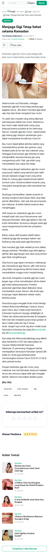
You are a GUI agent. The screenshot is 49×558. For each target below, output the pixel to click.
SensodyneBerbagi (16, 333)
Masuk (42, 3)
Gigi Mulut (36, 12)
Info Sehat (20, 12)
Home (4, 12)
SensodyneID (39, 329)
